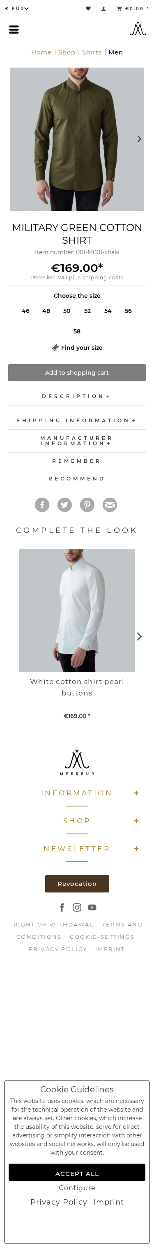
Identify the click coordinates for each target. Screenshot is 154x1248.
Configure (77, 1188)
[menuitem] (58, 1202)
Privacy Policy (58, 1202)
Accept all (77, 1174)
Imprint (109, 1202)
